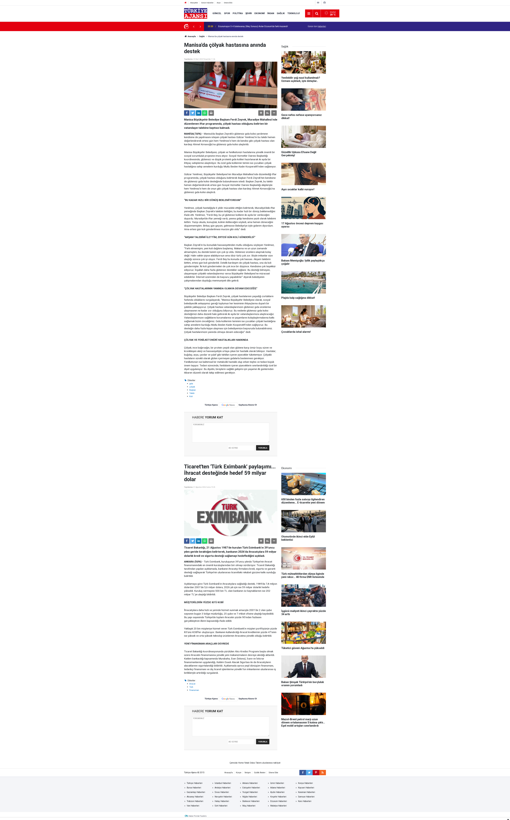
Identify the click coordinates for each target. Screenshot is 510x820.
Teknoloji (293, 13)
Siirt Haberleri (221, 805)
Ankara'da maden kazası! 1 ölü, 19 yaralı (236, 26)
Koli (191, 396)
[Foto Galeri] (324, 2)
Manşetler (194, 3)
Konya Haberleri (305, 783)
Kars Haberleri (304, 801)
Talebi (191, 393)
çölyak (192, 387)
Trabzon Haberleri (195, 801)
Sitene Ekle (228, 3)
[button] (261, 113)
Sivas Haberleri (222, 792)
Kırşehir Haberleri (278, 796)
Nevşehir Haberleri (223, 796)
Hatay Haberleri (222, 801)
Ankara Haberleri (250, 783)
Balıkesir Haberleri (251, 801)
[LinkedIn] (198, 113)
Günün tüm (317, 26)
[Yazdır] (211, 113)
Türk (191, 687)
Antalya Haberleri (222, 787)
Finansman (194, 690)
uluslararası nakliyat (271, 763)
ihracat (192, 684)
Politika (238, 13)
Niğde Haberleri (249, 796)
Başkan (192, 390)
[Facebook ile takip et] (302, 772)
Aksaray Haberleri (195, 796)
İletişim (248, 772)
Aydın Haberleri (277, 792)
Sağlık (281, 13)
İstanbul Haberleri (223, 783)
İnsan (270, 13)
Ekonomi (259, 13)
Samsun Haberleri (306, 796)
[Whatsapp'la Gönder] (204, 113)
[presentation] (193, 26)
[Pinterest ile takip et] (316, 772)
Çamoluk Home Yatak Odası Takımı (246, 763)
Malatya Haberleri (278, 805)
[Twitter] (192, 113)
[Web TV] (318, 2)
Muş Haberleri (248, 805)
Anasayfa (191, 36)
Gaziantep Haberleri (196, 792)
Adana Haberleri (277, 787)
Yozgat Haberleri (250, 792)
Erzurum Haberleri (278, 801)
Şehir (248, 13)
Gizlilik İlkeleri (259, 772)
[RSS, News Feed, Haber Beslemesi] (322, 772)
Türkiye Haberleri (194, 783)
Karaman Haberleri (306, 792)
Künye (238, 772)
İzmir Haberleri (277, 783)
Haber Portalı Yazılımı (198, 816)
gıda (191, 383)
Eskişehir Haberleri (251, 787)
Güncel (216, 13)
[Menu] (309, 13)
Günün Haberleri (207, 3)
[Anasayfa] (185, 3)
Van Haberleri (193, 805)
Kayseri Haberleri (306, 787)
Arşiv (219, 3)
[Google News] (228, 404)
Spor (227, 13)
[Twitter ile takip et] (309, 772)
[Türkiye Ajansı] (195, 13)
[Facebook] (186, 113)
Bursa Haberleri (194, 787)
